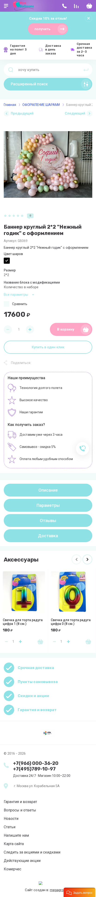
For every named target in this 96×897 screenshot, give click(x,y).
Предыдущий (22, 113)
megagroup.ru (60, 890)
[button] (79, 892)
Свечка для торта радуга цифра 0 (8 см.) (71, 622)
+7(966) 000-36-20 (35, 763)
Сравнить (19, 304)
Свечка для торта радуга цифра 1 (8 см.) (23, 622)
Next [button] (87, 559)
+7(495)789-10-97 (34, 769)
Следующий (75, 113)
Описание (48, 490)
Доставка (48, 535)
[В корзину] (40, 641)
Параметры (48, 505)
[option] (48, 164)
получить (42, 29)
